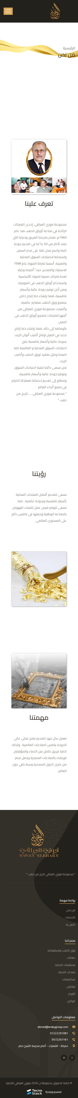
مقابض (71, 986)
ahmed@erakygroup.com (53, 1027)
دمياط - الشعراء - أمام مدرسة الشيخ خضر (43, 1045)
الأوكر (71, 993)
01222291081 (59, 1033)
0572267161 (60, 1039)
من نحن (70, 910)
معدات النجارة (66, 972)
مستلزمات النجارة (65, 965)
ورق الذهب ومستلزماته (61, 950)
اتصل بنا (70, 924)
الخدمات (70, 917)
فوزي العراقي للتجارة (18, 1083)
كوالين (71, 1001)
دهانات (71, 957)
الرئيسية (69, 48)
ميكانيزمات (68, 979)
